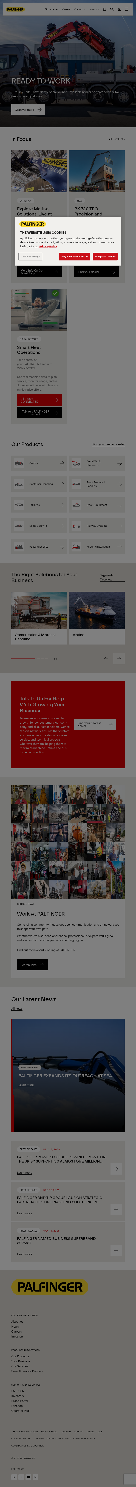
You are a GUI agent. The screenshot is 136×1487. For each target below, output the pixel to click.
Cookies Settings (30, 256)
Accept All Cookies (105, 256)
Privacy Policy (48, 246)
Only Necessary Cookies (74, 256)
